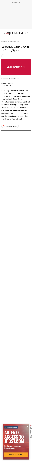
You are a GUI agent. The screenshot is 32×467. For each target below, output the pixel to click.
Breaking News (15, 41)
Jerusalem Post (5, 41)
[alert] (16, 446)
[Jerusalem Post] (17, 33)
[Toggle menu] (3, 33)
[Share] (3, 56)
